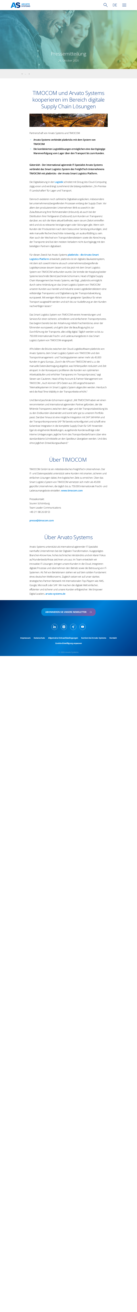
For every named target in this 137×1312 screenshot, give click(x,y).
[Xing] (73, 627)
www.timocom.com (72, 490)
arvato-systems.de (55, 593)
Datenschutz (39, 638)
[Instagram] (64, 627)
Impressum (25, 638)
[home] (20, 5)
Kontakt (113, 638)
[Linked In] (54, 627)
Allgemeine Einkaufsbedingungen (63, 638)
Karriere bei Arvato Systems (93, 638)
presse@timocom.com (41, 520)
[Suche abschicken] (106, 5)
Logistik (59, 182)
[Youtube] (82, 627)
